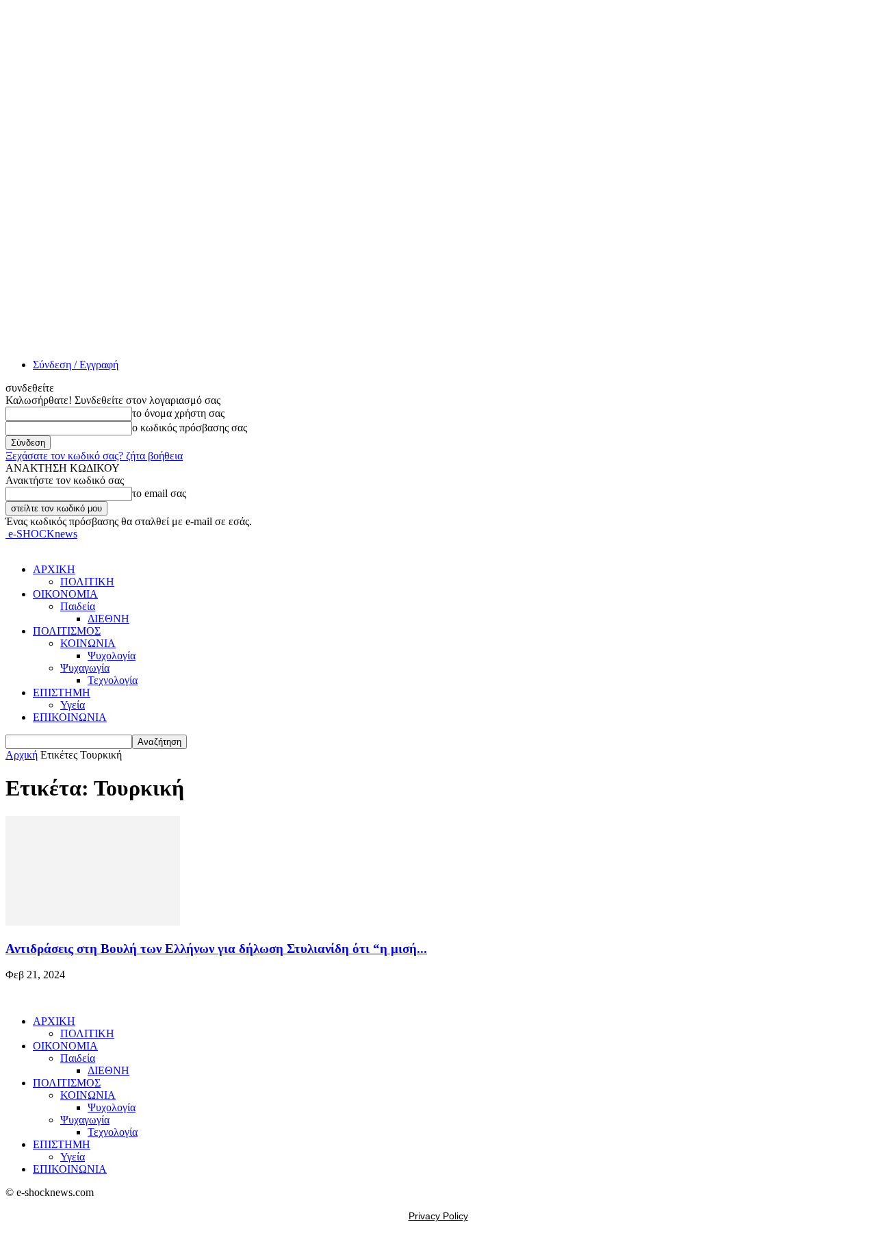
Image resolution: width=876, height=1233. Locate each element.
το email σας (159, 493)
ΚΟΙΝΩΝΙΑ (88, 643)
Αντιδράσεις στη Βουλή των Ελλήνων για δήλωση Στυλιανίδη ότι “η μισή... (216, 948)
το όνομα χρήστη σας (178, 413)
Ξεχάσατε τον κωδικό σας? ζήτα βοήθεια (94, 455)
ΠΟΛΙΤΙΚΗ (87, 581)
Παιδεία (77, 606)
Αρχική (21, 755)
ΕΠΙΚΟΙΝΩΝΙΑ (70, 717)
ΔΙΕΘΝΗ (108, 618)
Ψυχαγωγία (85, 668)
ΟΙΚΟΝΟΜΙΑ (65, 594)
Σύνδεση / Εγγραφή (75, 364)
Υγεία (72, 705)
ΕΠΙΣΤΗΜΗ (61, 692)
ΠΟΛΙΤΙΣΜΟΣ (67, 631)
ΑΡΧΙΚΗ (54, 569)
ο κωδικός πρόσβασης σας (189, 427)
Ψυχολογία (112, 655)
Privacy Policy (438, 1215)
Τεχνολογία (113, 680)
